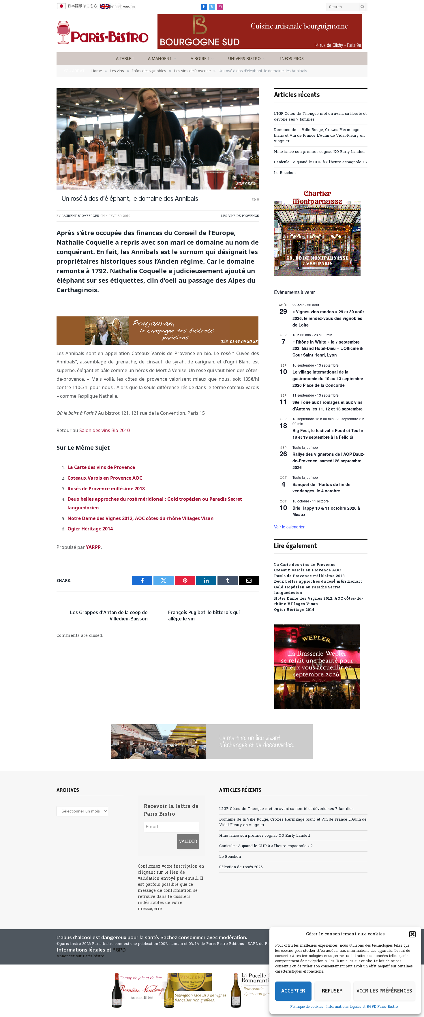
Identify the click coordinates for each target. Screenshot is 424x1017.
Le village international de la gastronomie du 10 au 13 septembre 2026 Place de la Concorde (327, 378)
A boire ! (200, 58)
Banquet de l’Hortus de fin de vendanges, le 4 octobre (321, 487)
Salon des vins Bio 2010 (104, 430)
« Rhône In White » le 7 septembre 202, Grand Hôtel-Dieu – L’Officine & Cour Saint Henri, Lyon (327, 348)
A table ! (125, 58)
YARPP (93, 547)
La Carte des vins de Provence (101, 467)
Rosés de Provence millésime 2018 (106, 488)
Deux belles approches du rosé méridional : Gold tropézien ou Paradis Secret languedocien (318, 587)
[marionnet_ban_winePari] (212, 990)
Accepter (293, 991)
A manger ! (159, 58)
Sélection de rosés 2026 (241, 867)
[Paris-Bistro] (103, 32)
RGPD (119, 950)
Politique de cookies (306, 1007)
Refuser (332, 991)
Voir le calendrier (289, 527)
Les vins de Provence (240, 216)
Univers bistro (244, 58)
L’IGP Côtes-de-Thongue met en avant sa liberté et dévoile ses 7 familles (286, 809)
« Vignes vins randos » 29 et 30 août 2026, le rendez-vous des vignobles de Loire (328, 318)
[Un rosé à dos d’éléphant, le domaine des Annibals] (158, 138)
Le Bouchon (285, 173)
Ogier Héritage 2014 (90, 529)
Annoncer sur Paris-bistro (80, 956)
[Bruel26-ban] (212, 741)
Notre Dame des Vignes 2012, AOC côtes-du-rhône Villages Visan (140, 518)
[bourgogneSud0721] (259, 47)
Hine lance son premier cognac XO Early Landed (319, 152)
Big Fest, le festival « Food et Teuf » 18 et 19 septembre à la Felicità (327, 433)
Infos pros (292, 58)
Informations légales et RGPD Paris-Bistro (362, 1007)
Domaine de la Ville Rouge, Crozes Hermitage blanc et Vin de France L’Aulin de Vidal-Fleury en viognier (319, 135)
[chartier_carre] (317, 274)
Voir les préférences (384, 991)
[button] (412, 934)
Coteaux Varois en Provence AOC (104, 478)
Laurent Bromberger (80, 216)
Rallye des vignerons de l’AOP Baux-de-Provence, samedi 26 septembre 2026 (328, 460)
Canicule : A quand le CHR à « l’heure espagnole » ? (320, 162)
